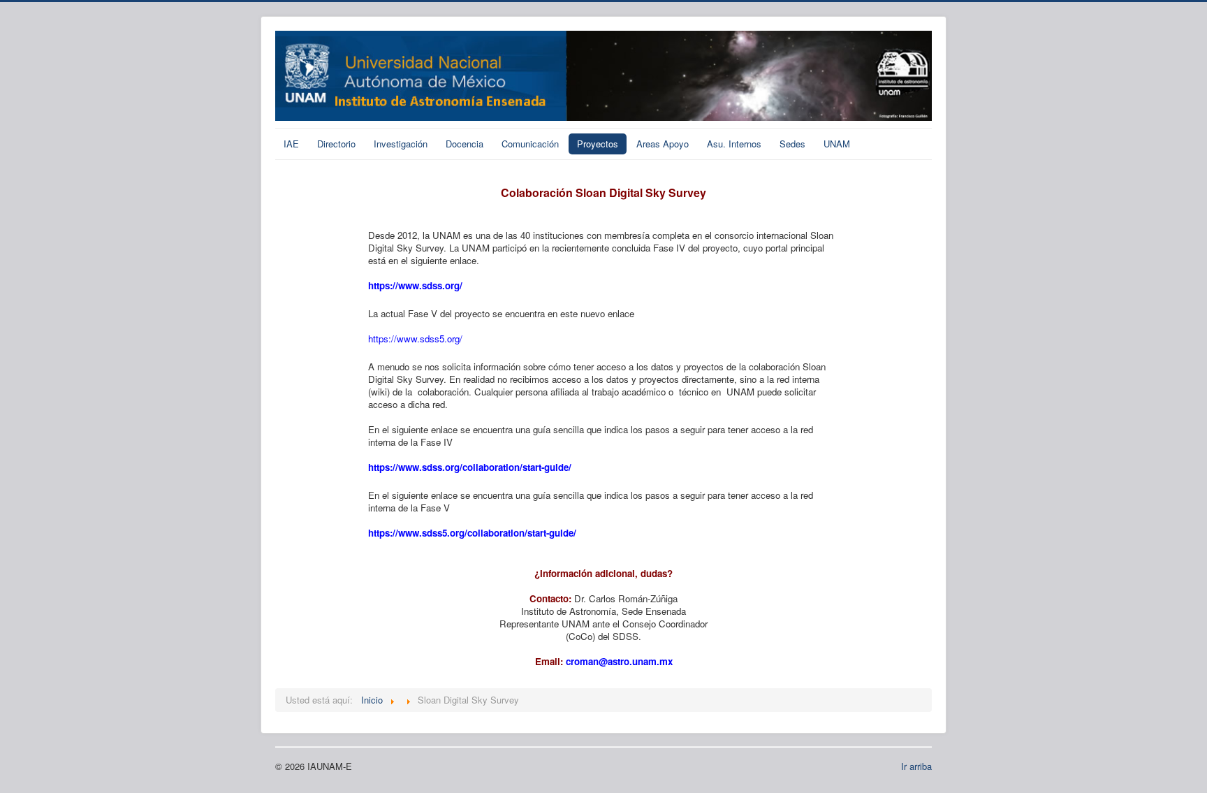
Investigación (400, 143)
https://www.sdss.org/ (415, 285)
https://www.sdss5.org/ (415, 338)
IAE (291, 143)
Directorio (336, 143)
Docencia (464, 143)
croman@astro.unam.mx (619, 661)
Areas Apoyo (662, 143)
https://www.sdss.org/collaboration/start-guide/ (469, 467)
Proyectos (597, 143)
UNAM (837, 143)
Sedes (792, 143)
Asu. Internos (734, 143)
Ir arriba (916, 766)
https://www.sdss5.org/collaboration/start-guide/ (472, 532)
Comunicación (530, 143)
